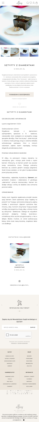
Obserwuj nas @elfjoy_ (19, 285)
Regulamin (14, 343)
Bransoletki (29, 363)
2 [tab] (19, 312)
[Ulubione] (31, 3)
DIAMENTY (9, 386)
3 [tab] (20, 312)
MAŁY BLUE (10, 381)
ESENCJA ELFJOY (10, 356)
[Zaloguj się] (34, 3)
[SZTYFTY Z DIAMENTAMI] (19, 253)
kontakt (10, 366)
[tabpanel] (5, 52)
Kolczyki (29, 366)
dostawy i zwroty (29, 376)
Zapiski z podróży (10, 358)
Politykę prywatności (23, 343)
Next (37, 305)
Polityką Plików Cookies (15, 416)
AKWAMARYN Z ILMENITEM (9, 384)
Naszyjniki (29, 361)
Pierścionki (29, 358)
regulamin (29, 386)
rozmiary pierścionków (29, 384)
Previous (2, 305)
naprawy (29, 381)
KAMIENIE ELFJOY (9, 376)
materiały (9, 363)
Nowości (29, 356)
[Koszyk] (36, 3)
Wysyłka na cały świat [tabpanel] (19, 308)
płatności (29, 379)
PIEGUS (10, 379)
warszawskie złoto (9, 361)
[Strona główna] (19, 2)
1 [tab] (19, 59)
